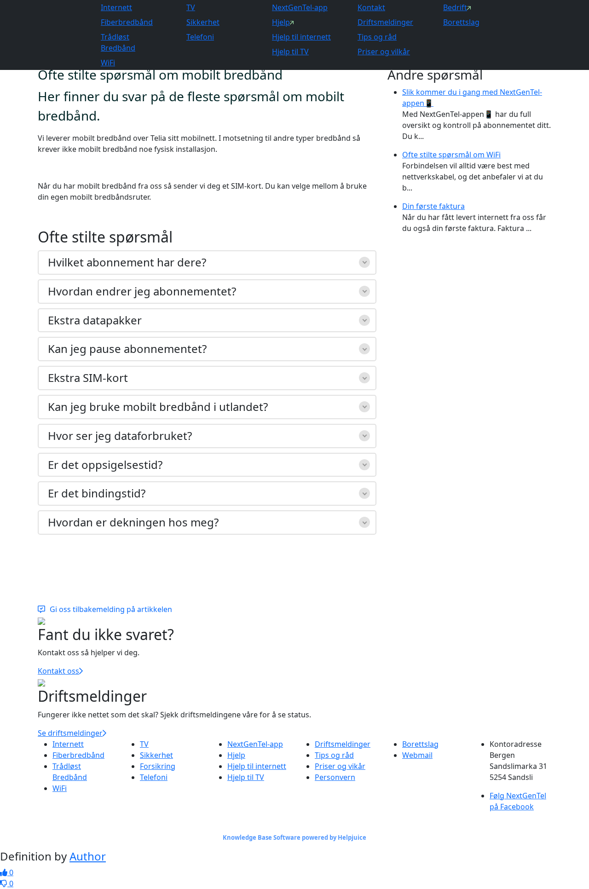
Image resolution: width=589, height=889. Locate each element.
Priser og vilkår (384, 51)
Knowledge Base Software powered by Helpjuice (294, 837)
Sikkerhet (202, 22)
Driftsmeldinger (385, 22)
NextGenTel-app (300, 7)
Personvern (335, 777)
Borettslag (461, 22)
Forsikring (157, 766)
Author (87, 856)
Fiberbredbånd (127, 22)
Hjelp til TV (290, 51)
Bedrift (455, 7)
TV (190, 7)
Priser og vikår (340, 766)
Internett (116, 7)
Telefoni (200, 37)
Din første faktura (433, 206)
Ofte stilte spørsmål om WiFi (451, 155)
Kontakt (371, 7)
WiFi (108, 63)
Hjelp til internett (301, 37)
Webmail (417, 755)
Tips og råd (377, 37)
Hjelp (281, 22)
